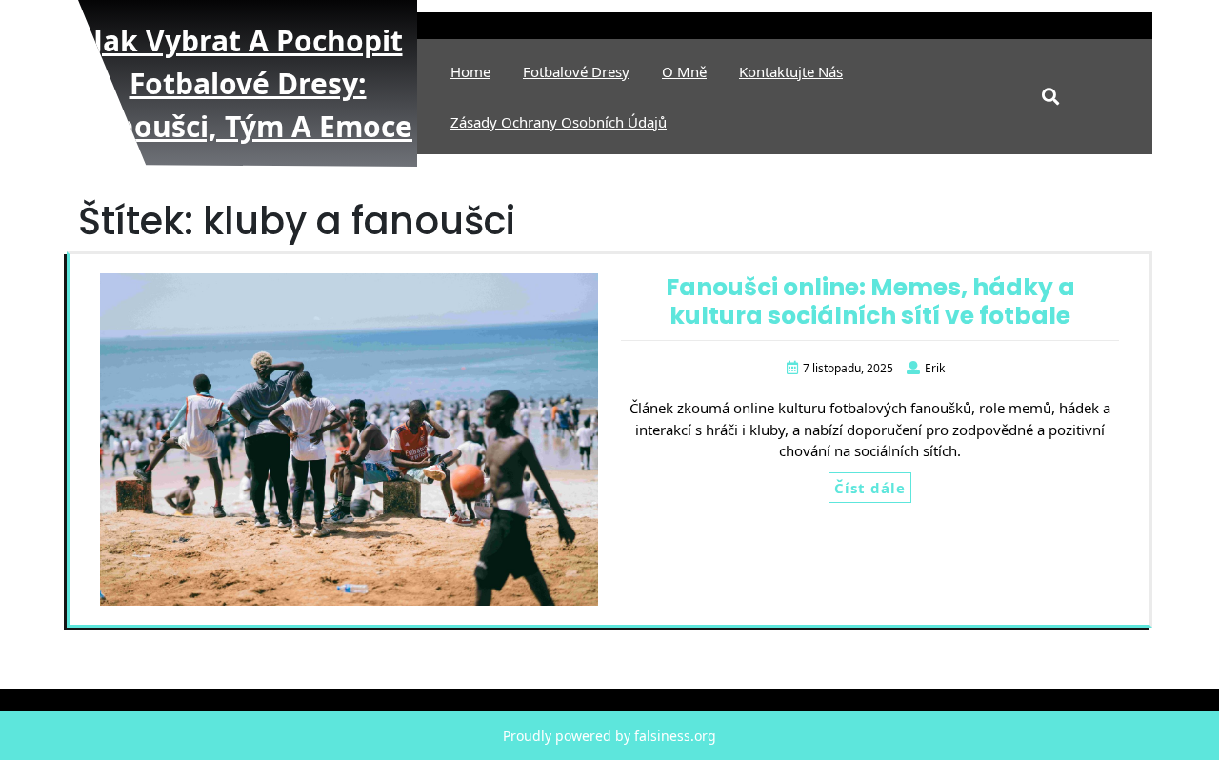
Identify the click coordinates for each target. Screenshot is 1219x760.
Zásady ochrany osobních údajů (558, 121)
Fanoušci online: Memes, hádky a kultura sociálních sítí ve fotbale (870, 301)
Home (470, 71)
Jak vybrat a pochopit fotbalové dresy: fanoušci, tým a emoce (247, 83)
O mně (684, 71)
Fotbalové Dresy (576, 71)
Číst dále (870, 487)
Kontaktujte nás (791, 71)
